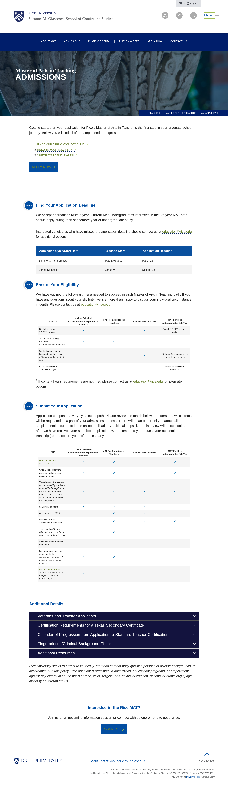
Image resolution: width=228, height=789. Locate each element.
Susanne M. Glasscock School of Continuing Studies (70, 19)
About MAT (48, 41)
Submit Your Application (55, 155)
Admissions (72, 41)
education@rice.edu (177, 231)
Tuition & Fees (129, 41)
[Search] (193, 15)
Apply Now (154, 41)
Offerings (108, 761)
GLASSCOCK (155, 113)
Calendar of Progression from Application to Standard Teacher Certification (103, 634)
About (94, 761)
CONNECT (112, 729)
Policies (122, 761)
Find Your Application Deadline (61, 144)
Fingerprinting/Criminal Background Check (75, 643)
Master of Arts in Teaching (181, 113)
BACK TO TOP (207, 761)
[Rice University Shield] (18, 16)
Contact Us (178, 41)
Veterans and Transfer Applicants (67, 616)
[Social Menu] (179, 15)
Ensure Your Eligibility (55, 149)
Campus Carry (208, 777)
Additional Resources (56, 653)
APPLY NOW (41, 167)
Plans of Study (99, 41)
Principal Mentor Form (50, 569)
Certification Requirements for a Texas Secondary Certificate (91, 625)
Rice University (42, 13)
